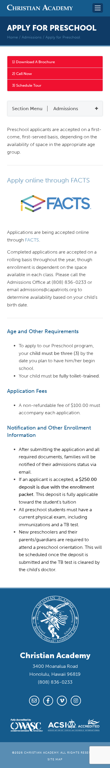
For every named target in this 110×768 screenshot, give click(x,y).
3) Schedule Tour (26, 85)
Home (12, 37)
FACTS (32, 240)
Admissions (32, 37)
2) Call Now (22, 73)
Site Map (55, 759)
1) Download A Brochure (33, 62)
